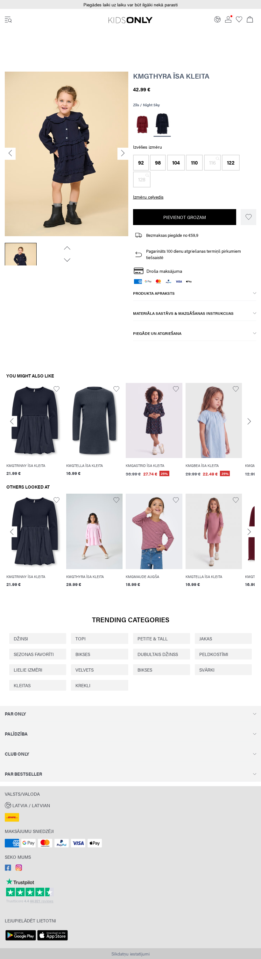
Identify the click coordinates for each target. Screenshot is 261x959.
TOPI (80, 638)
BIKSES (82, 654)
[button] (130, 4)
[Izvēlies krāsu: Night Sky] (162, 124)
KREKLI (82, 685)
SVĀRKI (207, 669)
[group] (34, 433)
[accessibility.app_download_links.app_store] (52, 940)
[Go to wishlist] (239, 21)
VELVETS (84, 669)
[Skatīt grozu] (250, 20)
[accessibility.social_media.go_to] (8, 869)
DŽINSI (21, 638)
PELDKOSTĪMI (213, 654)
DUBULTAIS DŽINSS (158, 654)
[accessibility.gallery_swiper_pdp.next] (66, 260)
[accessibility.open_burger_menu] (8, 20)
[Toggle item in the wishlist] (248, 217)
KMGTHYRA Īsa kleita (171, 76)
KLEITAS (22, 685)
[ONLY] (130, 22)
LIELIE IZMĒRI (28, 669)
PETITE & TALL (153, 638)
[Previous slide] (11, 421)
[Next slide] (249, 421)
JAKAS (205, 638)
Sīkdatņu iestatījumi (130, 953)
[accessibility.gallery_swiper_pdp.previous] (66, 248)
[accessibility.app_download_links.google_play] (21, 940)
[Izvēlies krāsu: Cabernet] (142, 124)
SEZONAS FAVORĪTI (34, 654)
